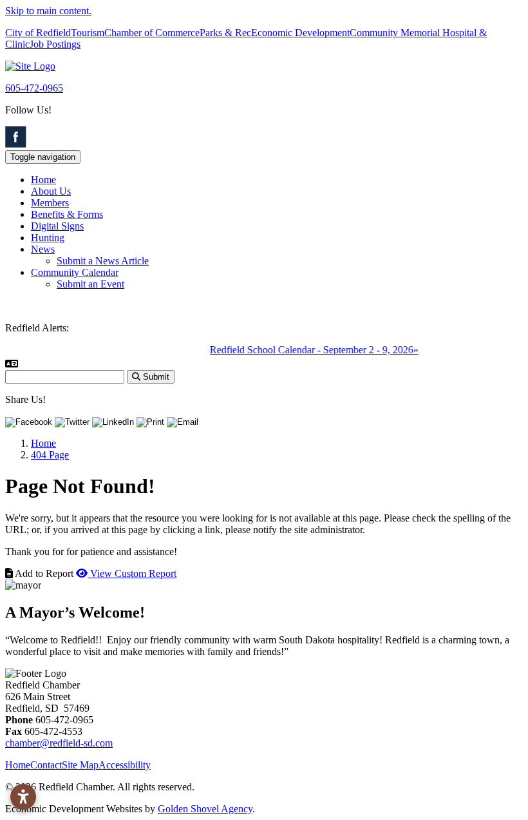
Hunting (47, 237)
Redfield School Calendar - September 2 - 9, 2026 (307, 349)
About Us (51, 191)
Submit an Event (90, 283)
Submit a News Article (103, 260)
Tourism (87, 32)
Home (43, 179)
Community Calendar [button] (74, 272)
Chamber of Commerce (152, 32)
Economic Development (300, 32)
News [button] (43, 249)
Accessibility (125, 764)
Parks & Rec (225, 32)
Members (50, 202)
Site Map (80, 764)
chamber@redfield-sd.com (59, 742)
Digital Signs (57, 225)
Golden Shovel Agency (205, 808)
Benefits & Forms (67, 214)
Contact (46, 764)
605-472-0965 (34, 88)
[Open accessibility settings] (23, 797)
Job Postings (55, 44)
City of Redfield (38, 32)
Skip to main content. (48, 10)
